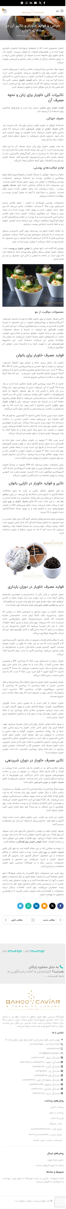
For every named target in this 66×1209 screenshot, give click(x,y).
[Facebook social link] (44, 2)
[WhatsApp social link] (26, 2)
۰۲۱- (35, 951)
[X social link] (40, 2)
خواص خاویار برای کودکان (29, 842)
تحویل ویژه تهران (56, 1160)
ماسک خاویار (9, 185)
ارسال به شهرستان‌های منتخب (49, 1165)
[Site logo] (33, 10)
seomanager (43, 36)
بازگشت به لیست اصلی (33, 920)
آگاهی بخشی (33, 19)
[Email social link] (35, 2)
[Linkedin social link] (31, 2)
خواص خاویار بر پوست (19, 248)
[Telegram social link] (22, 2)
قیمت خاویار (25, 80)
